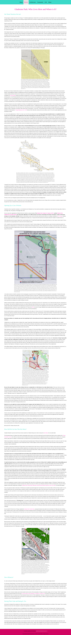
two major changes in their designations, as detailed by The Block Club (33, 593)
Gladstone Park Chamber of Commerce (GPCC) (45, 213)
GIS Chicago (60, 216)
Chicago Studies (12, 95)
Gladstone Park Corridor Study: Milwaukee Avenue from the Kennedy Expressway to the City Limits (38, 485)
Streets (33, 307)
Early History (46, 432)
